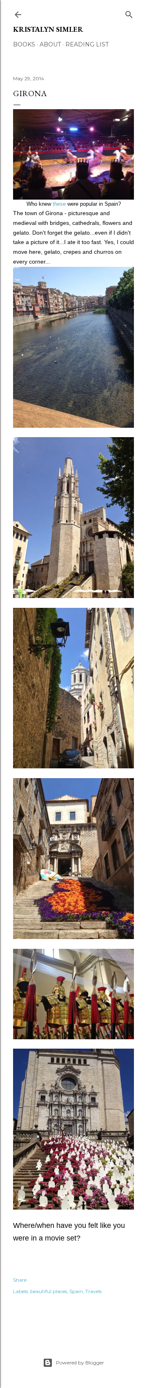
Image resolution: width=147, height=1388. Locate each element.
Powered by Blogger (80, 1362)
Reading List (87, 44)
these (59, 204)
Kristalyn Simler (48, 29)
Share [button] (20, 1280)
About (50, 44)
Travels (93, 1291)
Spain (76, 1291)
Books (24, 44)
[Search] (129, 13)
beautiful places (48, 1291)
